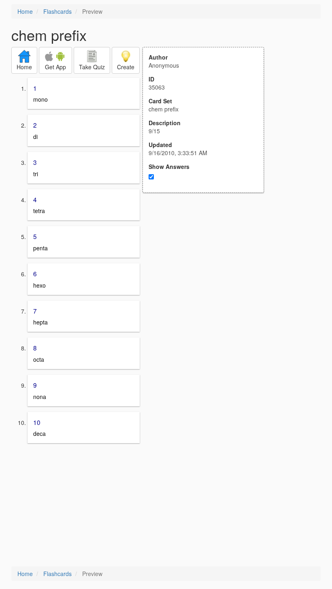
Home (25, 11)
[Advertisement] (208, 272)
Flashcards (57, 11)
